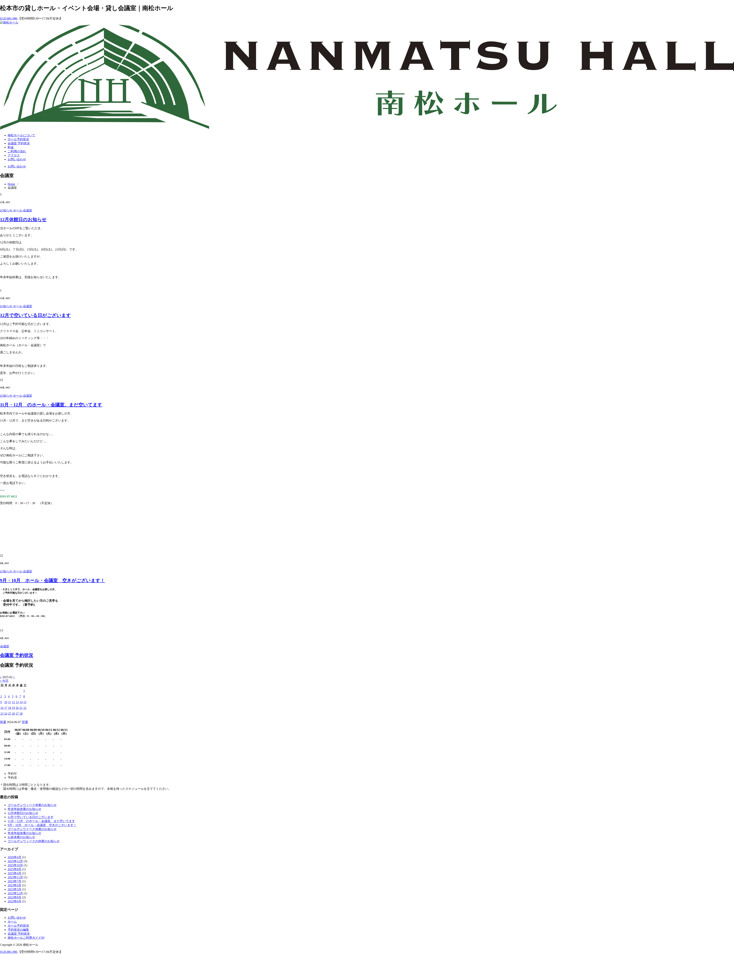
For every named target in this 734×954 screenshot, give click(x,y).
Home (11, 184)
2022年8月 (14, 897)
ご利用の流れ (17, 151)
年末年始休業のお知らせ (24, 809)
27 (17, 713)
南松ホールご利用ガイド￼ (26, 937)
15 (24, 702)
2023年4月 (14, 885)
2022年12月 (15, 893)
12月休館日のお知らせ (23, 219)
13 (17, 702)
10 (5, 702)
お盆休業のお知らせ (21, 837)
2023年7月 (14, 881)
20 (17, 707)
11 (9, 702)
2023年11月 (15, 877)
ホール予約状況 (18, 139)
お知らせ (6, 210)
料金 (11, 147)
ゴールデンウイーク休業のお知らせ (32, 829)
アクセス (14, 155)
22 (24, 707)
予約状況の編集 (18, 929)
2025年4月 (14, 873)
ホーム (12, 921)
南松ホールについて (21, 135)
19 (13, 707)
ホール (17, 210)
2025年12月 (15, 861)
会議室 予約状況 (19, 143)
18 (9, 707)
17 (5, 707)
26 (13, 713)
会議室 (27, 210)
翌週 (25, 722)
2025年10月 (15, 865)
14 (21, 702)
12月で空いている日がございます (35, 315)
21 (21, 707)
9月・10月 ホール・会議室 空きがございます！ (52, 580)
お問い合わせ (17, 159)
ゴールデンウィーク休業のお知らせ (32, 805)
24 (5, 713)
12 (13, 702)
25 (9, 713)
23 (1, 713)
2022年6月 (14, 901)
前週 (3, 722)
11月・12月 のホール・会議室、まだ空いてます (51, 404)
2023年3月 (14, 889)
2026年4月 (14, 857)
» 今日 (4, 680)
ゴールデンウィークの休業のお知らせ (34, 841)
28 (21, 713)
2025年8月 (14, 869)
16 (1, 707)
